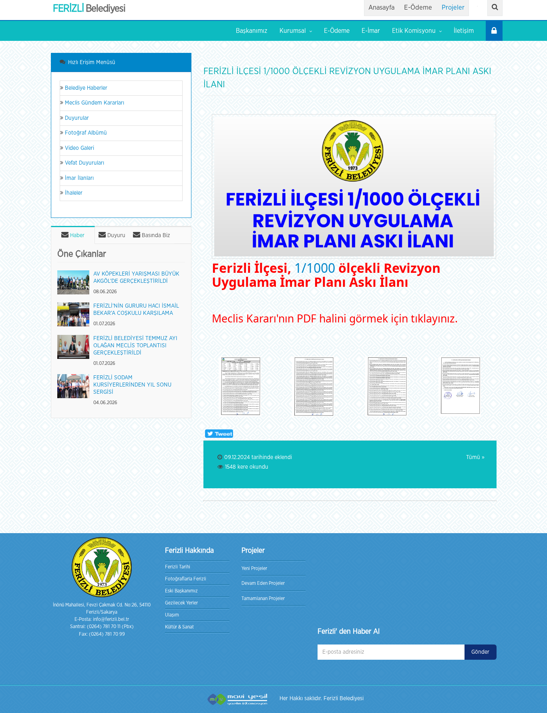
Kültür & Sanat (179, 626)
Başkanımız (251, 31)
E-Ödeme (418, 7)
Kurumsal (293, 31)
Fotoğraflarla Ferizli (185, 578)
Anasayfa (381, 7)
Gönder (480, 652)
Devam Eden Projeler (263, 583)
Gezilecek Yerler (181, 602)
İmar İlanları (78, 178)
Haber (76, 235)
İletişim (464, 31)
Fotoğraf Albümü (85, 133)
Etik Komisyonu (414, 31)
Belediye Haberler (85, 88)
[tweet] (218, 434)
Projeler (453, 7)
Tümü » (475, 457)
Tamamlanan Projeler (263, 598)
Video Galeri (78, 148)
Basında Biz (155, 235)
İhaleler (72, 193)
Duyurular (76, 118)
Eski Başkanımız (181, 590)
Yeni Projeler (254, 568)
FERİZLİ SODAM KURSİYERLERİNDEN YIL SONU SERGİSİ (132, 385)
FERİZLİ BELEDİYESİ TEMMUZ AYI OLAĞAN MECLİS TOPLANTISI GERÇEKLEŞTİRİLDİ (135, 346)
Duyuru (115, 235)
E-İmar (371, 31)
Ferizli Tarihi (177, 566)
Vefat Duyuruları (83, 163)
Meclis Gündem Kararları (93, 103)
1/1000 (314, 267)
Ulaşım (172, 614)
